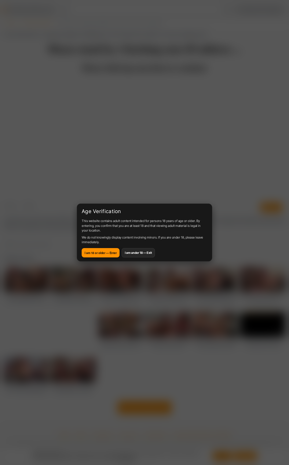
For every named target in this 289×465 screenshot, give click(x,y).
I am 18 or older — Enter (101, 253)
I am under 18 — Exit (138, 252)
